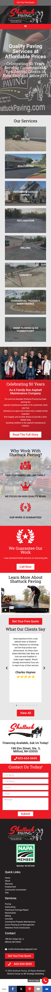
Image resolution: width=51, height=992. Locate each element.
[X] (21, 989)
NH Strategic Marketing (34, 974)
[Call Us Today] (45, 980)
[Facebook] (13, 989)
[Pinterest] (30, 989)
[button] (26, 26)
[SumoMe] (46, 989)
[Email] (38, 989)
